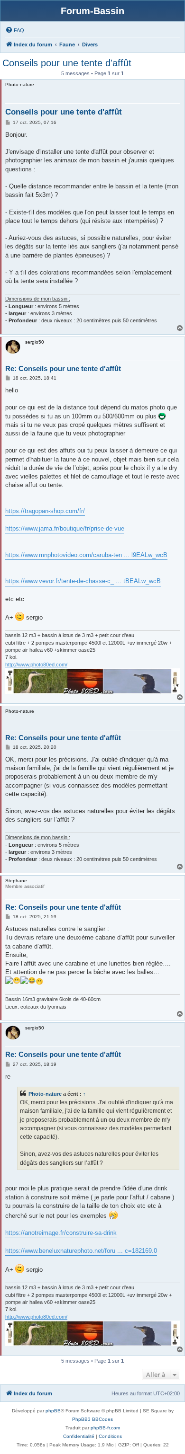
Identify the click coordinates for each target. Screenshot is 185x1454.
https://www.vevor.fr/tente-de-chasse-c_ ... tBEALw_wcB (83, 581)
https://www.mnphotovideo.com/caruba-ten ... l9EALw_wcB (86, 555)
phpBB (53, 1410)
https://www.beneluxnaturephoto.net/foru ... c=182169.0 (81, 1250)
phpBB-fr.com (105, 1427)
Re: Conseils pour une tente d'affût (63, 368)
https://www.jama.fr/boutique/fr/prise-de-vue (64, 528)
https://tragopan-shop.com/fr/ (45, 510)
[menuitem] (14, 30)
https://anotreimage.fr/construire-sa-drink (61, 1232)
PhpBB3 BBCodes (92, 1419)
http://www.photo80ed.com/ (36, 664)
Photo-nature (45, 1094)
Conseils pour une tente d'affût (66, 63)
